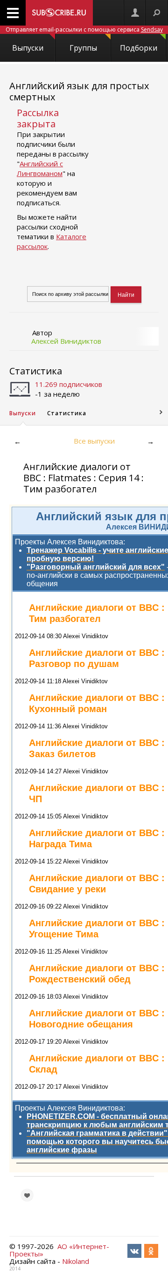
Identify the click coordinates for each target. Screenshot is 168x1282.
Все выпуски (94, 440)
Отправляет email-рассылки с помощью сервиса (84, 29)
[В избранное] (27, 1195)
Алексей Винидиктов (66, 341)
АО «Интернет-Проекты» (59, 1250)
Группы (83, 48)
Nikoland (75, 1261)
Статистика (35, 371)
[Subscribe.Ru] (59, 13)
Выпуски (27, 48)
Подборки (138, 48)
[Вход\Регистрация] (135, 13)
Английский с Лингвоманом (40, 168)
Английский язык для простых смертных (79, 91)
